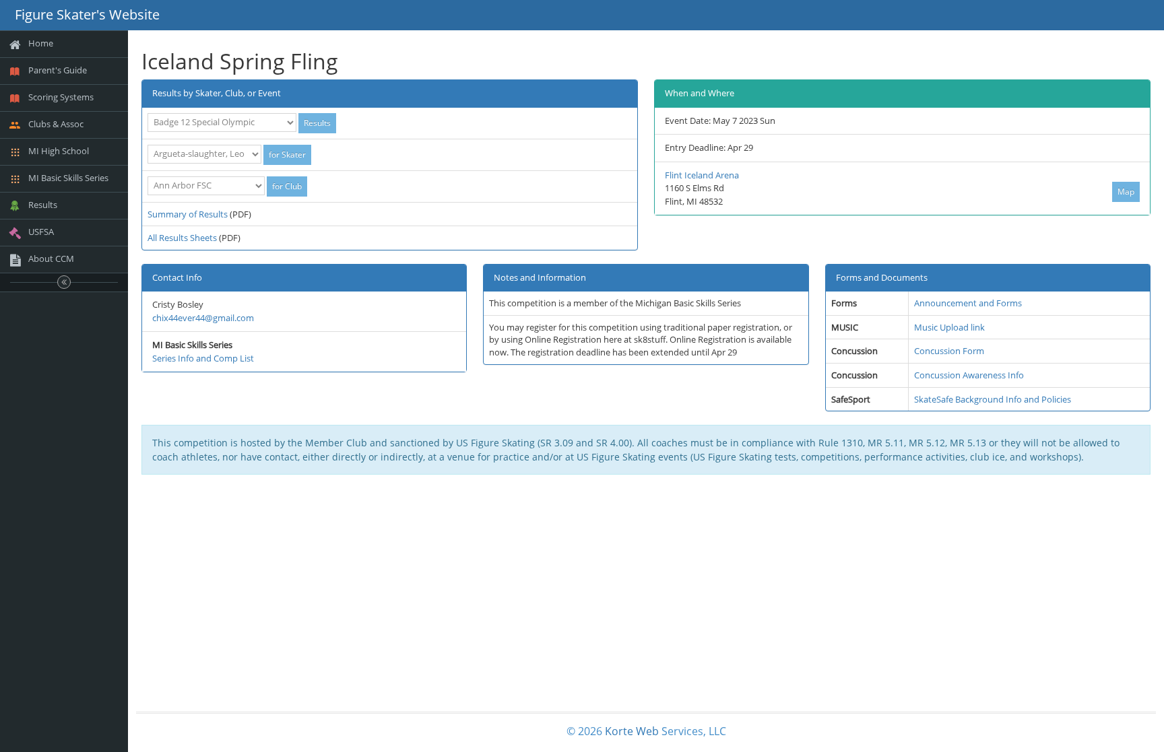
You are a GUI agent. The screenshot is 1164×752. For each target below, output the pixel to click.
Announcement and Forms (968, 303)
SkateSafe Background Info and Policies (992, 399)
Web (647, 731)
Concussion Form (949, 351)
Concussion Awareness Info (969, 375)
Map (1126, 191)
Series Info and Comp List (203, 358)
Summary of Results (188, 214)
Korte (619, 731)
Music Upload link (949, 327)
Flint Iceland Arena (702, 175)
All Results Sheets (182, 238)
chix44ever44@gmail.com (203, 318)
